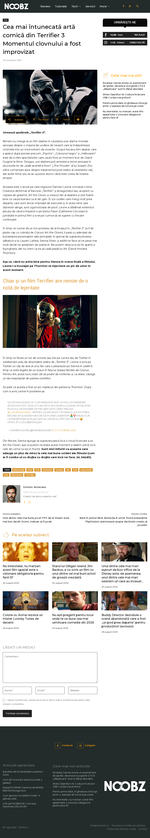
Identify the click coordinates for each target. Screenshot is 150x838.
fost (75, 469)
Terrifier (30, 474)
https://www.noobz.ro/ (35, 492)
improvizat (86, 469)
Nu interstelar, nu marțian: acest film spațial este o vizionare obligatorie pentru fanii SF (123, 114)
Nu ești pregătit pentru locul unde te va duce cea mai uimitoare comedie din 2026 (73, 618)
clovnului (47, 469)
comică (59, 469)
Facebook (67, 745)
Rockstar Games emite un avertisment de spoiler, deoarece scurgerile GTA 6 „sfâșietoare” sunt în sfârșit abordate (124, 86)
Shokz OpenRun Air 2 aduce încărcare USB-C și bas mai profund (74, 785)
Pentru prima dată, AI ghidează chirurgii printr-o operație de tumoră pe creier (125, 105)
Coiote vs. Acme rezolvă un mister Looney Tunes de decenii (23, 618)
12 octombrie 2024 (64, 430)
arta (30, 469)
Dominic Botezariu (34, 487)
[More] (78, 119)
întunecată (18, 469)
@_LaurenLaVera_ (20, 412)
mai (6, 474)
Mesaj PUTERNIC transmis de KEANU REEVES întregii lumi (23, 789)
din (68, 469)
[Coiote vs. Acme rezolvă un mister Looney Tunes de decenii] (25, 600)
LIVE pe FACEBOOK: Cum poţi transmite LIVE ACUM (19, 805)
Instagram (90, 745)
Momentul (17, 474)
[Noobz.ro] (16, 6)
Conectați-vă (137, 42)
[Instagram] (130, 6)
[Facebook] (123, 6)
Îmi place (139, 34)
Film (6, 20)
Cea (37, 469)
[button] (137, 6)
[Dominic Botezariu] (11, 494)
